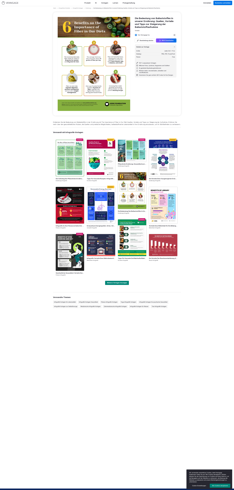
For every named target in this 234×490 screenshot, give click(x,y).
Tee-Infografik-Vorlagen (159, 306)
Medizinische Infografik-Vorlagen (91, 306)
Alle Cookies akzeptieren (220, 485)
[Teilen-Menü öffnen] (174, 35)
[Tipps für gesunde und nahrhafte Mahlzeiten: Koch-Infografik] (132, 237)
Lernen (115, 3)
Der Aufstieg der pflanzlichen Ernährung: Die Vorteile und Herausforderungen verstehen (70, 178)
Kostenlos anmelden (223, 3)
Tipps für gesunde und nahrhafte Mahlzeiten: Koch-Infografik (132, 258)
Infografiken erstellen (64, 8)
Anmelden (207, 3)
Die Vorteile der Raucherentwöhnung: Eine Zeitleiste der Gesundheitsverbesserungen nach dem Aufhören (163, 258)
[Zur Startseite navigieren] (10, 2)
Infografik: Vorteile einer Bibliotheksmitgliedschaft (101, 258)
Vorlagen (104, 3)
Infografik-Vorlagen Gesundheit (88, 302)
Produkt (87, 3)
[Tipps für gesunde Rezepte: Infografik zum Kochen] (101, 158)
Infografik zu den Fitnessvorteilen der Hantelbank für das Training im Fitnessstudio (70, 226)
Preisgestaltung (129, 3)
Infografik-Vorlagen (78, 8)
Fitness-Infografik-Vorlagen (109, 302)
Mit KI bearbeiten (168, 40)
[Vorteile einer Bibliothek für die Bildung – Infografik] (163, 205)
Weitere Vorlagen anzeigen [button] (117, 283)
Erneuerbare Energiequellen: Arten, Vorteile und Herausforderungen (101, 226)
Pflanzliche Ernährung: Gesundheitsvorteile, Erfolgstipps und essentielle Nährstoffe (132, 164)
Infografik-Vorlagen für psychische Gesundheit (153, 302)
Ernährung (88, 8)
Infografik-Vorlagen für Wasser (139, 306)
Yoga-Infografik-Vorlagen (128, 302)
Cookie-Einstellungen (199, 485)
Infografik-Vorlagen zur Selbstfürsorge (65, 306)
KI (96, 3)
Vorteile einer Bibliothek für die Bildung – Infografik (163, 226)
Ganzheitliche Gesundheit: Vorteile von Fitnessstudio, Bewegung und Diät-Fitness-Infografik (70, 273)
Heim (54, 8)
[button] (145, 40)
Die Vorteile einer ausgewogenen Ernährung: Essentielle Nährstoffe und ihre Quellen (163, 178)
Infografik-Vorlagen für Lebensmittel (65, 302)
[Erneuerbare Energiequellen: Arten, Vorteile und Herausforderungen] (101, 205)
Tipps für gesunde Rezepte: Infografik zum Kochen (101, 178)
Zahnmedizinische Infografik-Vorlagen (115, 306)
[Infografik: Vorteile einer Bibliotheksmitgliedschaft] (101, 245)
